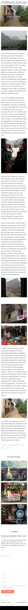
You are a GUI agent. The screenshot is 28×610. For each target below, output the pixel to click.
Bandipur (4, 445)
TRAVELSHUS (14, 2)
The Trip (8, 448)
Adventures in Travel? (5, 602)
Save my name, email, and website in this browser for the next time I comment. (13, 586)
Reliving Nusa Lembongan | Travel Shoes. (13, 536)
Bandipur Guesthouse (13, 445)
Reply (4, 550)
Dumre (21, 445)
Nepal (14, 13)
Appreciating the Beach (22, 602)
